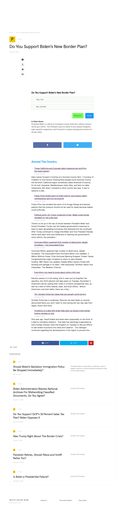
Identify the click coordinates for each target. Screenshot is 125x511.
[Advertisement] (62, 13)
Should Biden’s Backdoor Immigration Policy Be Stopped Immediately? (39, 368)
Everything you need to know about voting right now (57, 272)
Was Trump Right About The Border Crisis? (38, 436)
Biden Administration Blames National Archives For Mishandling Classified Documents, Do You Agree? (35, 392)
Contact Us (43, 500)
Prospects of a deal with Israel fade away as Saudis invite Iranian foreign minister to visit (62, 312)
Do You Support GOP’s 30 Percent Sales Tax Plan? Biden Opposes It (38, 416)
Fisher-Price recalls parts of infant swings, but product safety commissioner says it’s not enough (60, 197)
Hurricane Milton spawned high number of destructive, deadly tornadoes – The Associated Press (61, 243)
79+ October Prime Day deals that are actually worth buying (60, 294)
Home (11, 32)
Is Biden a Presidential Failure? (31, 477)
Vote (89, 116)
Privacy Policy (82, 500)
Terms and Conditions (66, 500)
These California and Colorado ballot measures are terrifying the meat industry (60, 169)
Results (78, 116)
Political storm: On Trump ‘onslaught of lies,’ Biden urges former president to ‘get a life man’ (61, 216)
